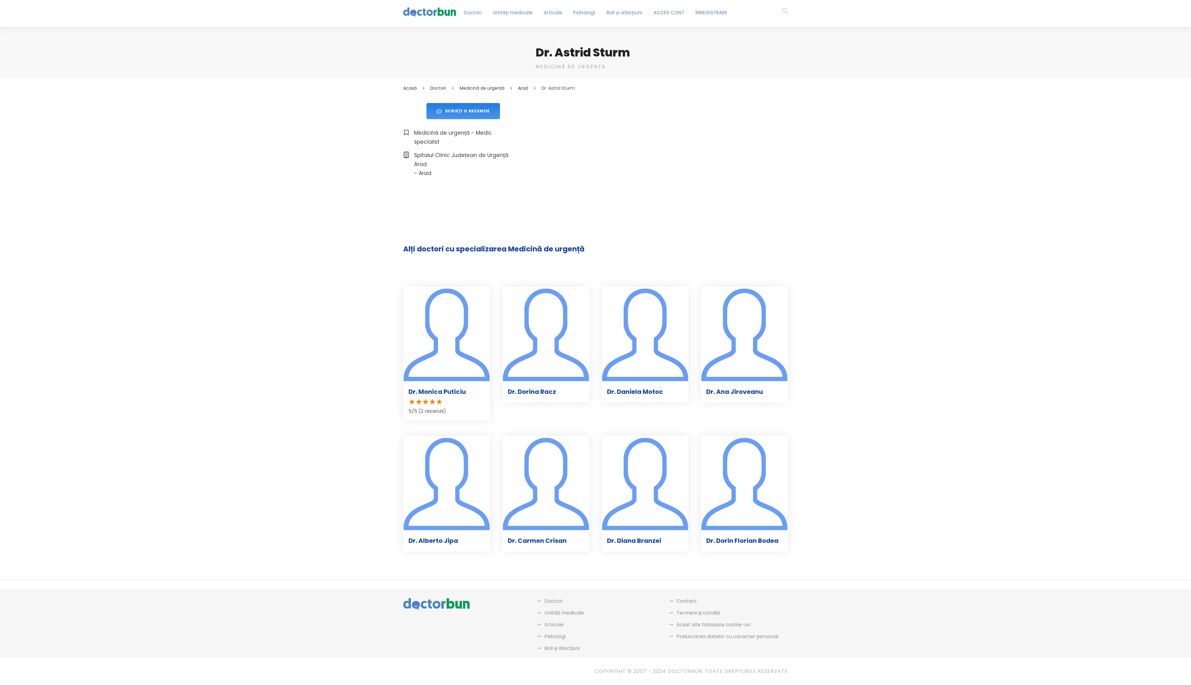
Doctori (473, 12)
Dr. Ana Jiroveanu (734, 391)
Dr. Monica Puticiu (437, 391)
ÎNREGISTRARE (711, 12)
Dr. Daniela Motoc (635, 391)
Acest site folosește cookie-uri (713, 624)
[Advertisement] (662, 146)
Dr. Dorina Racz (532, 391)
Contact (686, 601)
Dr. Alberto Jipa (433, 540)
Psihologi (584, 12)
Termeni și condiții (698, 612)
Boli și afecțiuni (624, 12)
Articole (553, 12)
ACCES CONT (668, 12)
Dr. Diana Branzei (634, 540)
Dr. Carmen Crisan (537, 540)
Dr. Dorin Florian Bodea (742, 540)
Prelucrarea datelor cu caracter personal (727, 636)
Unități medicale (513, 12)
